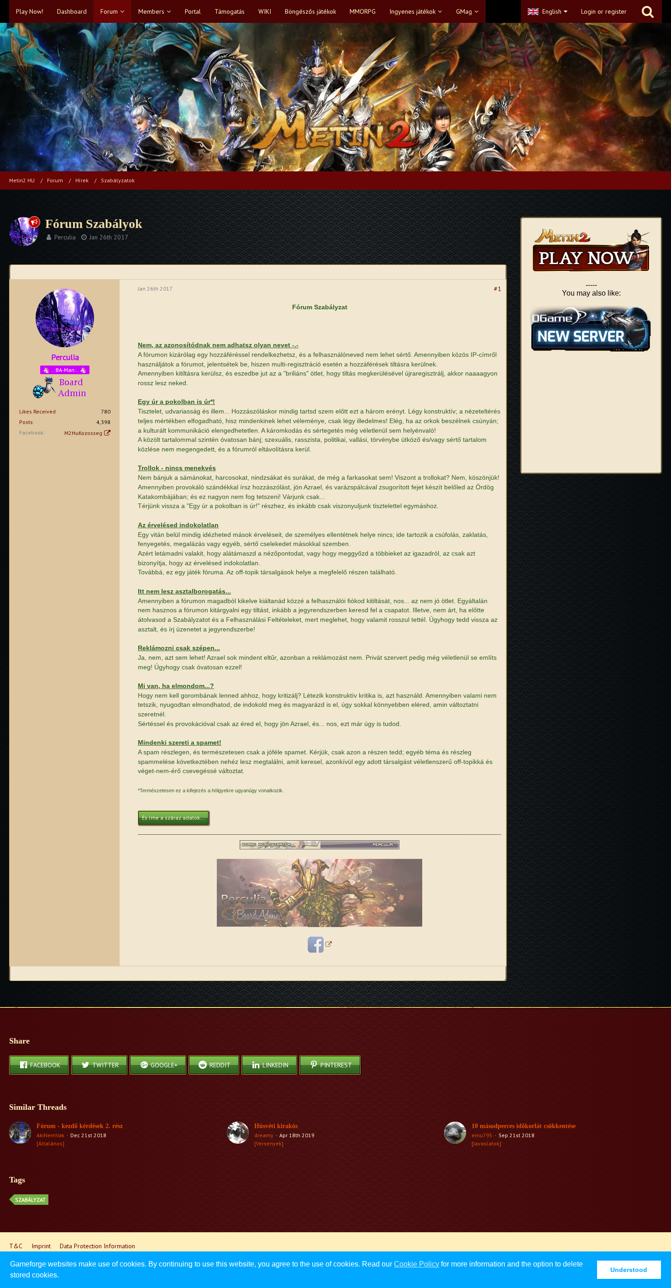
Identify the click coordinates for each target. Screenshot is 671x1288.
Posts (26, 422)
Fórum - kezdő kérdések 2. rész (80, 1126)
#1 (497, 289)
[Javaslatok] (486, 1143)
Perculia (65, 237)
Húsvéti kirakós (276, 1126)
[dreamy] (238, 1134)
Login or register (604, 11)
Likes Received (37, 411)
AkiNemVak (50, 1135)
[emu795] (455, 1134)
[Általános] (50, 1143)
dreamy (263, 1135)
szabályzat (30, 1199)
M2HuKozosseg (83, 432)
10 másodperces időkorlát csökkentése (524, 1126)
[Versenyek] (268, 1143)
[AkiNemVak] (20, 1134)
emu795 (482, 1135)
